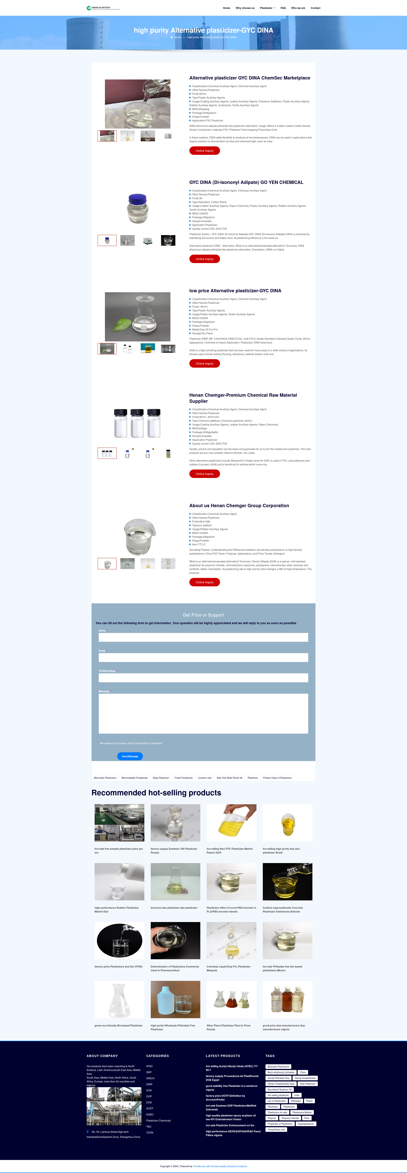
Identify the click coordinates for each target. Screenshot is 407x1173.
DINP (149, 1084)
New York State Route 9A (229, 777)
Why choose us (245, 8)
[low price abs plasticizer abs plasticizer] (175, 881)
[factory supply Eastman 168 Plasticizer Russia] (175, 822)
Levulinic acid (204, 777)
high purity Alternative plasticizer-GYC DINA (212, 37)
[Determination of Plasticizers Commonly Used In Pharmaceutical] (175, 940)
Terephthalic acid (276, 1129)
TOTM (149, 1132)
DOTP (149, 1108)
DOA (149, 1090)
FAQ (283, 8)
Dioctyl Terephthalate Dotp (281, 1083)
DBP (149, 1072)
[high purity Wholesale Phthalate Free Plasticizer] (175, 999)
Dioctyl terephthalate (305, 1078)
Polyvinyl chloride (290, 1118)
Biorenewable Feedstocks (135, 777)
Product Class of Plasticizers (277, 777)
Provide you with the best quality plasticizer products (220, 1166)
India (296, 1095)
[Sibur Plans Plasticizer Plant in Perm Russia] (231, 999)
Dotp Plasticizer (308, 1083)
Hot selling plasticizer (278, 1095)
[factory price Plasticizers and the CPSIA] (119, 940)
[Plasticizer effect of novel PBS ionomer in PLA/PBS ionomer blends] (231, 881)
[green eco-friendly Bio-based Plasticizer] (119, 999)
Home (226, 8)
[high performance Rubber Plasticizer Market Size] (119, 881)
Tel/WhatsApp (108, 670)
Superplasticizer (306, 1123)
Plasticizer (266, 8)
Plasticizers (289, 1106)
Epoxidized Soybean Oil (280, 1089)
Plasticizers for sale (277, 1112)
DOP (149, 1096)
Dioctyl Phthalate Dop (278, 1078)
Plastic (309, 1100)
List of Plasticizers (277, 1100)
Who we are (298, 8)
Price (306, 1118)
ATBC (149, 1066)
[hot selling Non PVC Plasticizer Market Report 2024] (231, 822)
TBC (149, 1126)
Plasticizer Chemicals (158, 1120)
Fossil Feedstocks (184, 777)
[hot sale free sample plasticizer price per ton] (119, 822)
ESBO (149, 1114)
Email (103, 650)
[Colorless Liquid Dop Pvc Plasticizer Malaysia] (231, 940)
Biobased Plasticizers (278, 1066)
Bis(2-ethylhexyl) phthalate (281, 1072)
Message (105, 691)
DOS (149, 1102)
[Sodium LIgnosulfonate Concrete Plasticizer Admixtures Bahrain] (288, 881)
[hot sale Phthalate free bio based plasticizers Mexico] (288, 940)
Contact (315, 8)
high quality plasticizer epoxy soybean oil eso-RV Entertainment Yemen (231, 1117)
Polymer (272, 1118)
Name (103, 630)
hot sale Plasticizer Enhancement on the (230, 1125)
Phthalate (296, 1100)
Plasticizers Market (302, 1112)
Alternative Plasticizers (105, 777)
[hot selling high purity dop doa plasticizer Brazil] (288, 822)
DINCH (150, 1078)
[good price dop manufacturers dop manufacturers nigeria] (288, 999)
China (303, 1072)
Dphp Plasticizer (161, 777)
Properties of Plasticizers (280, 1123)
